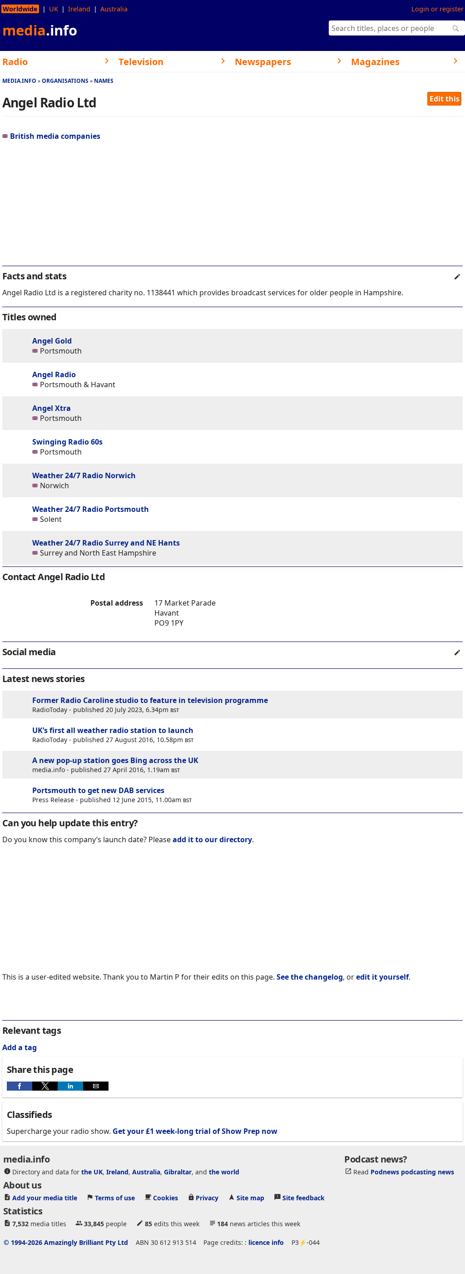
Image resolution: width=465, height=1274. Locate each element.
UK (53, 9)
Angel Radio (54, 374)
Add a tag (19, 1047)
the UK (92, 1172)
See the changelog (310, 977)
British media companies (55, 136)
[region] (232, 207)
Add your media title (44, 1197)
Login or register (437, 9)
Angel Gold (52, 341)
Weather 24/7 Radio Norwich (84, 475)
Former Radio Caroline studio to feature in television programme (150, 700)
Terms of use (115, 1197)
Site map (250, 1197)
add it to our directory (212, 839)
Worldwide (20, 9)
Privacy (207, 1197)
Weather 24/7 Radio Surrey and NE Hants (106, 543)
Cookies (165, 1197)
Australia (114, 9)
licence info (266, 1242)
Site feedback (303, 1197)
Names (104, 81)
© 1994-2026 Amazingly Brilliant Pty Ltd (66, 1242)
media (39, 30)
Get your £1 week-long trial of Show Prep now (195, 1131)
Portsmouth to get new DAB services (98, 790)
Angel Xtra (51, 408)
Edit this (445, 99)
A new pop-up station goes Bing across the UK (115, 760)
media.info (19, 81)
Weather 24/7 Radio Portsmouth (90, 509)
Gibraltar (178, 1172)
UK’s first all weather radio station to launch (112, 730)
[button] (19, 1086)
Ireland (79, 9)
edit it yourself (382, 977)
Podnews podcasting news (412, 1172)
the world (224, 1172)
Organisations (65, 81)
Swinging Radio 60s (67, 442)
